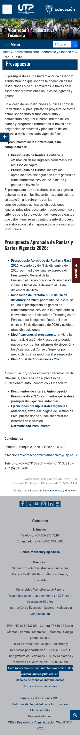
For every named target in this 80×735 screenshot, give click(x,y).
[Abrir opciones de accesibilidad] (5, 137)
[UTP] (26, 9)
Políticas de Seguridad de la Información (40, 704)
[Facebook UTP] (22, 504)
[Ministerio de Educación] (60, 9)
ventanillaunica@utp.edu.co (39, 674)
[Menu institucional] (7, 9)
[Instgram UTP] (43, 504)
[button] (74, 24)
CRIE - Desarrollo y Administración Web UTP (38, 722)
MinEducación (40, 614)
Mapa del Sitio (40, 710)
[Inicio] (75, 715)
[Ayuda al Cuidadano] (57, 504)
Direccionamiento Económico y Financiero (44, 52)
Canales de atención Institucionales (40, 680)
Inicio (6, 52)
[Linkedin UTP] (50, 504)
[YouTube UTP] (36, 504)
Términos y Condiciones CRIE (39, 698)
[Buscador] (74, 44)
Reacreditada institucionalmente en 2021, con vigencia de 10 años (40, 599)
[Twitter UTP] (29, 504)
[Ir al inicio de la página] (75, 715)
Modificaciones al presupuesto (33, 335)
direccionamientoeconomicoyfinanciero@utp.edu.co (42, 455)
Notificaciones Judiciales (40, 686)
